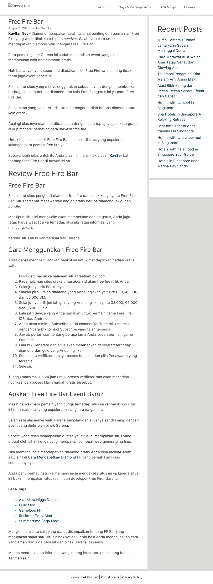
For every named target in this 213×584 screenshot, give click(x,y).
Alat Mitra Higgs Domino (39, 500)
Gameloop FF (30, 510)
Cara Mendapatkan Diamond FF (54, 457)
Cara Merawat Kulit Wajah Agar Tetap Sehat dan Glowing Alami (179, 62)
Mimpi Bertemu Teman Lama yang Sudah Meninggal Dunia (176, 45)
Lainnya (189, 7)
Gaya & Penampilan (133, 7)
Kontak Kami (110, 577)
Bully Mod (27, 505)
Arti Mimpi (168, 7)
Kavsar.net (78, 577)
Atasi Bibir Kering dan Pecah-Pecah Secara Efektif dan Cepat (180, 90)
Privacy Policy (132, 577)
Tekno (100, 7)
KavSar (116, 155)
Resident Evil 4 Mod (35, 516)
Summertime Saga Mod (38, 521)
